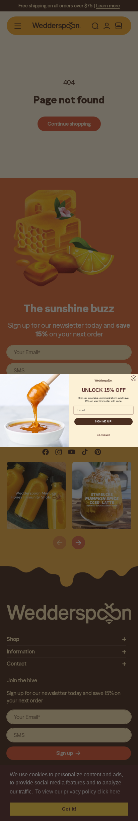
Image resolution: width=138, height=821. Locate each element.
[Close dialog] (133, 378)
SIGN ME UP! (103, 421)
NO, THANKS (103, 435)
